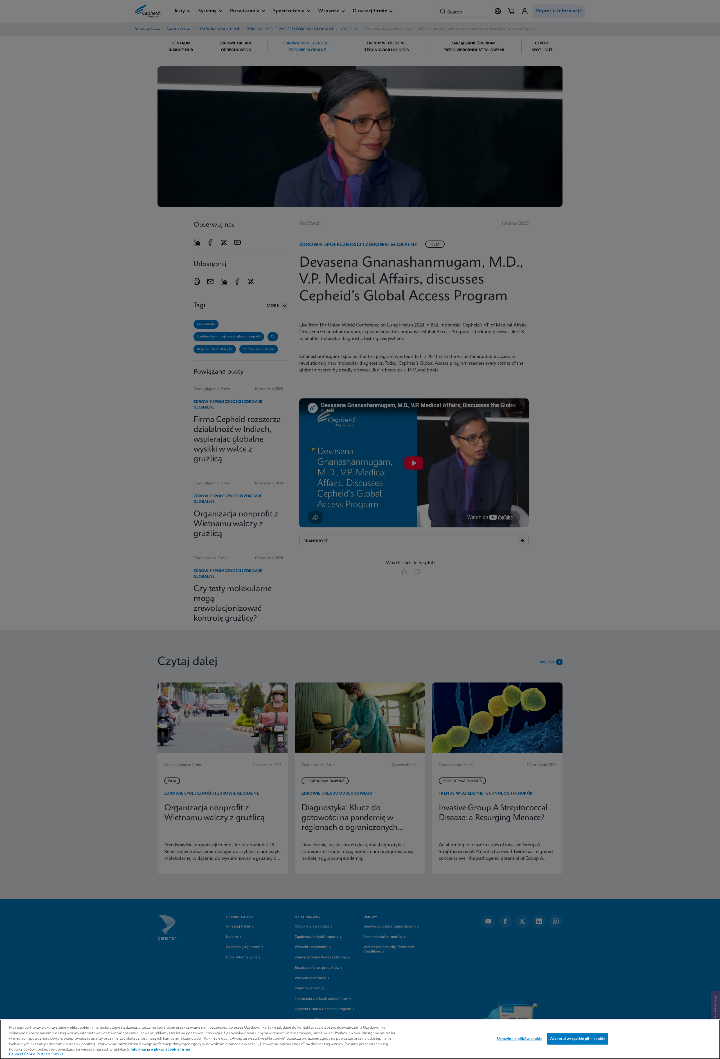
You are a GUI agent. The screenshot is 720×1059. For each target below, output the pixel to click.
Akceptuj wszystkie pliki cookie (577, 1038)
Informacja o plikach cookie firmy (160, 1049)
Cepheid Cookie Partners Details (36, 1054)
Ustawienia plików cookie (519, 1038)
